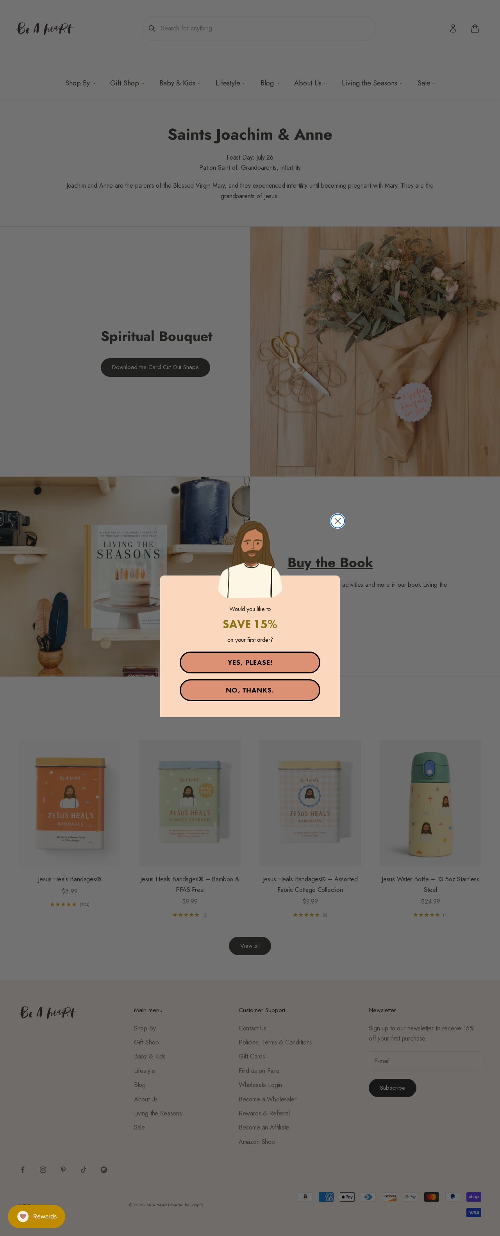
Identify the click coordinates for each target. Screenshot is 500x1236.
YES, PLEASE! (250, 662)
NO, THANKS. (250, 689)
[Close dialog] (338, 521)
